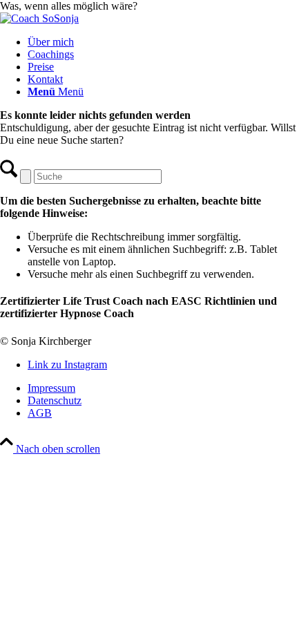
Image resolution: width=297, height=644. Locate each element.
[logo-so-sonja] (39, 18)
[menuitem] (162, 42)
